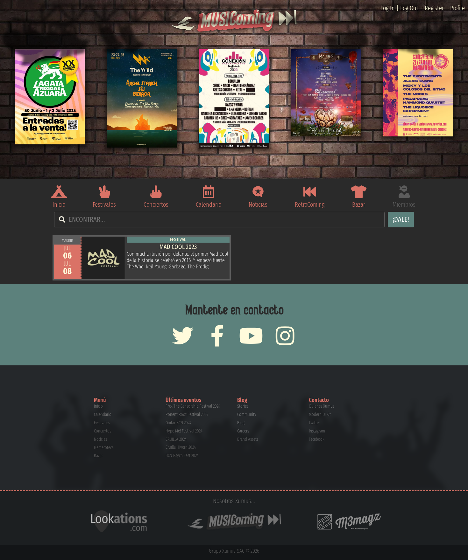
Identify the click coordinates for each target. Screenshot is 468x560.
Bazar (358, 204)
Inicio (59, 204)
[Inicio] (59, 191)
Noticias (258, 204)
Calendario (208, 204)
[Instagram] (285, 335)
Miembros (404, 204)
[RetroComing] (309, 191)
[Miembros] (404, 191)
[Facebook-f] (217, 335)
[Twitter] (183, 335)
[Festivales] (104, 191)
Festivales (104, 204)
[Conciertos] (156, 191)
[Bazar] (358, 191)
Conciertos (156, 204)
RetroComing (309, 204)
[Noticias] (258, 191)
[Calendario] (208, 191)
